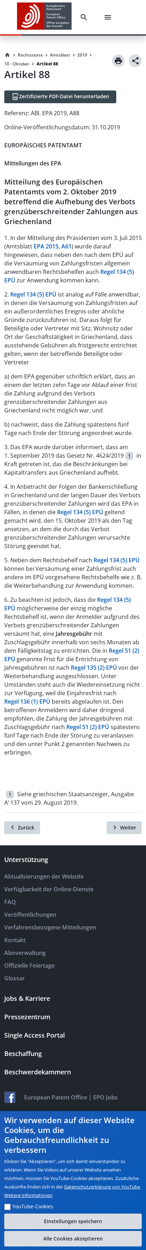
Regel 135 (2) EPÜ (94, 667)
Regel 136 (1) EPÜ (27, 701)
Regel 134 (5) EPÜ (33, 294)
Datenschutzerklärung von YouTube (102, 1187)
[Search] (85, 17)
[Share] (135, 60)
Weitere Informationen (28, 1195)
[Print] (118, 60)
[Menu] (109, 17)
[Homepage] (7, 55)
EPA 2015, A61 (53, 246)
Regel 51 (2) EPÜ (87, 727)
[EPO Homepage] (44, 17)
